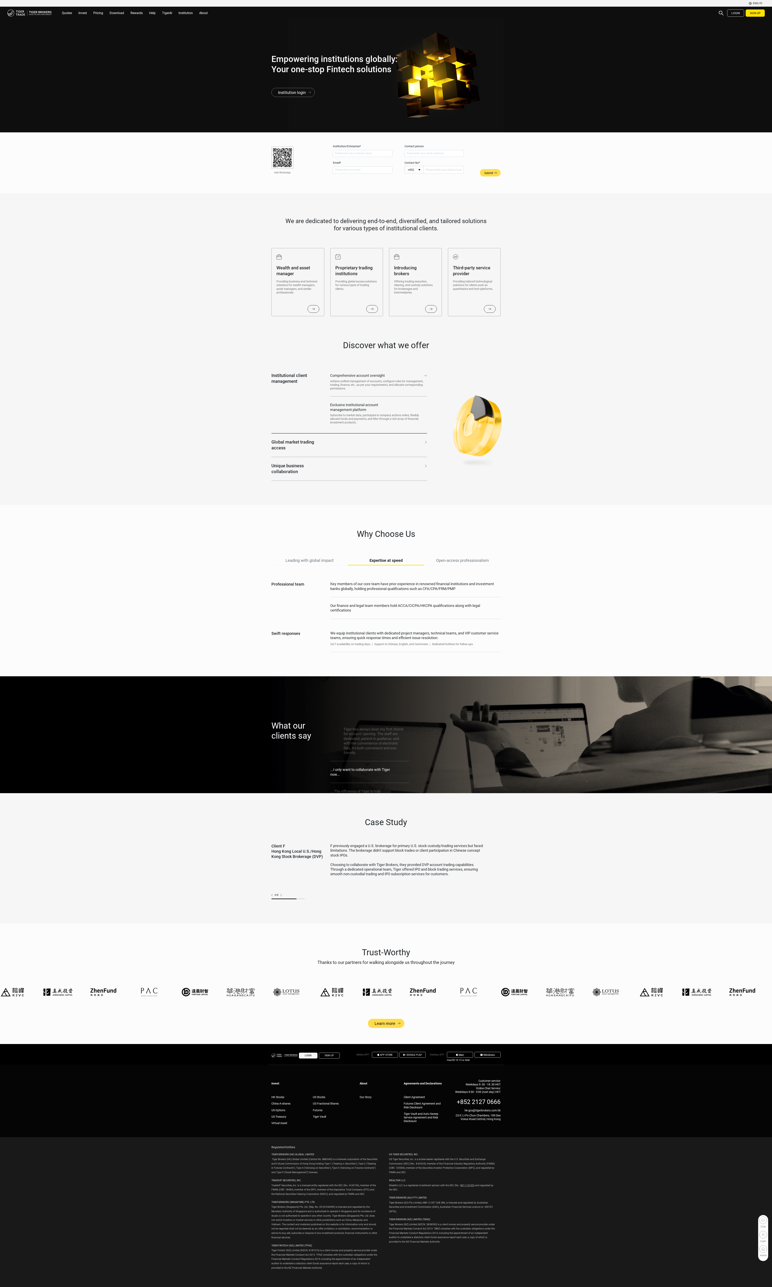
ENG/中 (758, 3)
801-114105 (467, 1185)
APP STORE (386, 1054)
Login (763, 1235)
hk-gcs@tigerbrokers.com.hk (483, 1110)
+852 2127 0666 (479, 1101)
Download (117, 13)
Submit (488, 173)
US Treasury (278, 1116)
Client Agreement (414, 1097)
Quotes (67, 13)
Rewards (136, 13)
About (203, 13)
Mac (461, 1054)
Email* (337, 162)
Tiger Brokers (29, 13)
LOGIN (735, 13)
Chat (763, 1220)
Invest (82, 13)
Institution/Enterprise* (347, 146)
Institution (186, 13)
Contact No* (412, 162)
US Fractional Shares (326, 1103)
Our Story (366, 1097)
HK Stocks (277, 1097)
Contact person (414, 146)
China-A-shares (281, 1103)
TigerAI (167, 13)
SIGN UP (755, 13)
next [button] (280, 895)
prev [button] (273, 895)
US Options (278, 1110)
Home (763, 1249)
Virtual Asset (279, 1123)
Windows (489, 1054)
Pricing (98, 13)
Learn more (385, 1023)
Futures (317, 1110)
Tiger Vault (319, 1116)
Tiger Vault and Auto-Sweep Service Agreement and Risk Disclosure (421, 1117)
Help (152, 13)
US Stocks (319, 1097)
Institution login (292, 92)
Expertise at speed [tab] (386, 560)
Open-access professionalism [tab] (462, 560)
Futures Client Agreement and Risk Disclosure (422, 1105)
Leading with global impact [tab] (309, 560)
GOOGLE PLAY (414, 1054)
